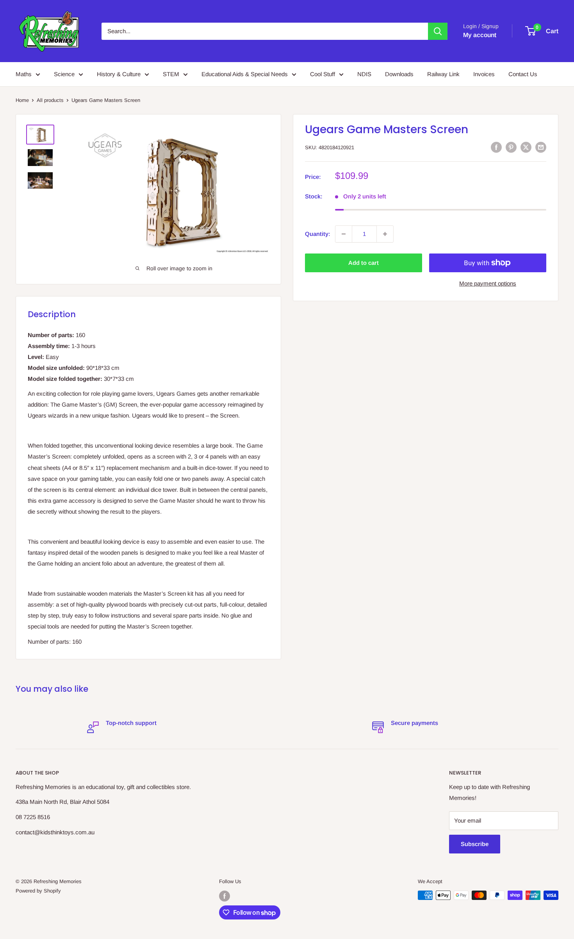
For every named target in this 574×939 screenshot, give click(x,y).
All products (50, 100)
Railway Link (443, 74)
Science (64, 74)
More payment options (487, 283)
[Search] (437, 31)
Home (22, 100)
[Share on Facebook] (496, 147)
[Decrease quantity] (343, 234)
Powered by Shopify (38, 891)
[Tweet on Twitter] (526, 147)
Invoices (484, 74)
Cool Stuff (322, 74)
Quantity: (317, 233)
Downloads (399, 74)
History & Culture (119, 74)
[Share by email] (540, 147)
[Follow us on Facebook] (224, 896)
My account (479, 35)
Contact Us (522, 74)
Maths (24, 74)
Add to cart (363, 262)
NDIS (364, 74)
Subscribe (474, 844)
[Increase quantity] (385, 234)
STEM (171, 74)
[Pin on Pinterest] (511, 147)
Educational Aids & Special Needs (244, 74)
